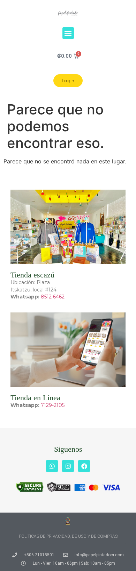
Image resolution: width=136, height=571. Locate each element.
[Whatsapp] (52, 466)
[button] (68, 33)
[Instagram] (68, 466)
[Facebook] (84, 466)
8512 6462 (53, 297)
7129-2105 (53, 405)
